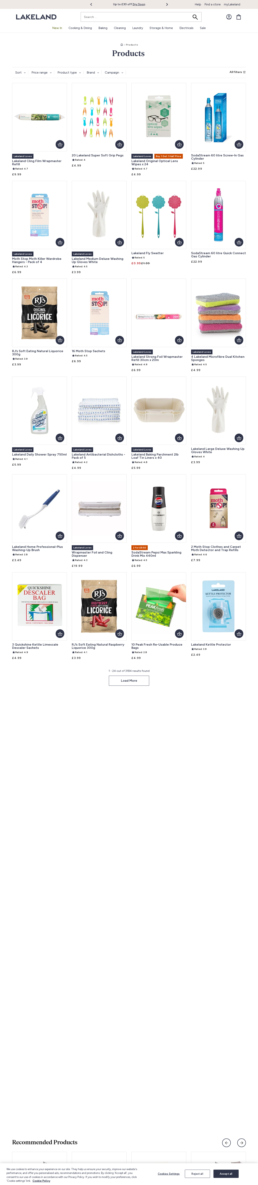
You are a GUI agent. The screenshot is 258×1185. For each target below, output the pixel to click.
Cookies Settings (169, 1173)
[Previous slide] (226, 1142)
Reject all (197, 1173)
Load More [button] (129, 680)
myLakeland (232, 4)
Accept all (226, 1173)
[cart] (238, 17)
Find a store (212, 4)
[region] (129, 1174)
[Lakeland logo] (36, 17)
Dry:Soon (136, 4)
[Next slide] (241, 1142)
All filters (236, 72)
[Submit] (196, 16)
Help (198, 4)
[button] (93, 4)
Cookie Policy (41, 1180)
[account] (229, 17)
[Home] (121, 45)
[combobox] (141, 17)
